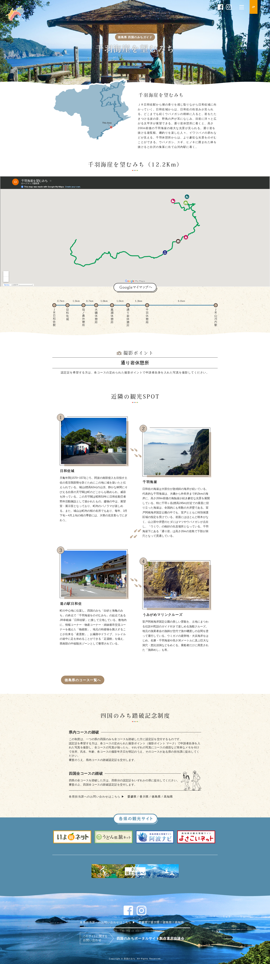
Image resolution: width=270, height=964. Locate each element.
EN (262, 7)
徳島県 (156, 796)
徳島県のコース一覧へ (83, 680)
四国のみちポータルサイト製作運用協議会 (150, 938)
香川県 (144, 796)
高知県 (168, 796)
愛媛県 (132, 796)
